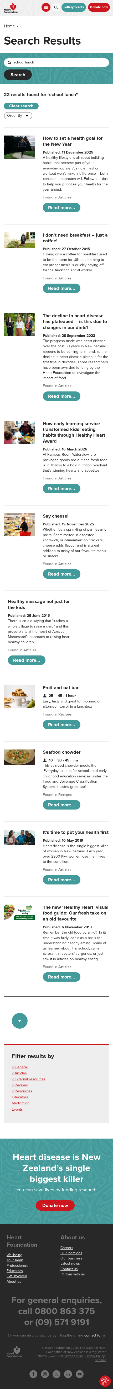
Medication (20, 1103)
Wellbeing (14, 1255)
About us (14, 1281)
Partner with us (72, 1274)
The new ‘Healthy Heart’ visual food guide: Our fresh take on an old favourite (76, 913)
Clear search (21, 106)
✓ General (20, 1067)
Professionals (17, 1265)
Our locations (71, 1253)
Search (18, 75)
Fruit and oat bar (61, 687)
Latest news (70, 1263)
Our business (71, 1258)
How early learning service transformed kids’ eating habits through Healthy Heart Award (74, 432)
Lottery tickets (74, 7)
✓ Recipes (20, 1085)
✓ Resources (22, 1091)
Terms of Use (73, 1356)
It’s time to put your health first (76, 832)
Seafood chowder (61, 752)
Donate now (99, 7)
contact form (94, 1335)
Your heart (15, 1260)
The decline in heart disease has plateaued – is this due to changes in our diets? (75, 321)
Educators (20, 1097)
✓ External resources (28, 1079)
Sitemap (100, 1360)
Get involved (17, 1276)
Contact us (69, 1269)
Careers (66, 1248)
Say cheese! (56, 516)
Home (9, 26)
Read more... (61, 207)
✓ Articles (19, 1073)
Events (17, 1109)
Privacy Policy (95, 1356)
